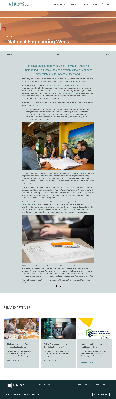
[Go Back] (58, 55)
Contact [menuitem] (105, 384)
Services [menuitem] (73, 4)
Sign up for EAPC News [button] (101, 394)
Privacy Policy (35, 394)
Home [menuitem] (80, 384)
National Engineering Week (43, 65)
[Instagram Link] (48, 384)
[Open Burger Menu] (108, 3)
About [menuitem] (87, 384)
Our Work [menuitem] (84, 4)
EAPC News (10, 36)
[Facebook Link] (40, 384)
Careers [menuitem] (95, 4)
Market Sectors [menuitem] (59, 4)
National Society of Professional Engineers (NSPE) (65, 85)
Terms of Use (26, 394)
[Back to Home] (18, 3)
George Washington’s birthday (67, 93)
